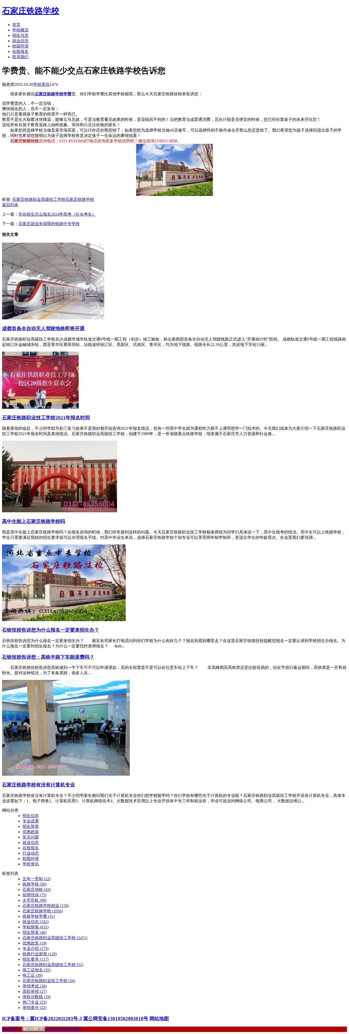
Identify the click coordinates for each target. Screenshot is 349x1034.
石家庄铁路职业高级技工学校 (38, 199)
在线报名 (20, 51)
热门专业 (34, 1002)
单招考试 (34, 986)
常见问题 (30, 837)
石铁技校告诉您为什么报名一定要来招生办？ (50, 630)
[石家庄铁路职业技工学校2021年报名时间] (40, 407)
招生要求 (35, 959)
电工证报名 (36, 970)
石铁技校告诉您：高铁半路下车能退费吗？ (48, 657)
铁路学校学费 (38, 916)
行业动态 (30, 853)
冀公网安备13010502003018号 (115, 1018)
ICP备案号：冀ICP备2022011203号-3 (42, 1018)
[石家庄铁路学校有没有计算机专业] (66, 774)
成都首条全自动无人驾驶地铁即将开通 (43, 328)
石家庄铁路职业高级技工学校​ (52, 964)
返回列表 (10, 205)
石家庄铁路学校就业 (45, 905)
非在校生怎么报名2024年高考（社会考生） (57, 214)
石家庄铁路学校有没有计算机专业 (38, 784)
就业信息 (20, 41)
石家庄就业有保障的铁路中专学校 (49, 224)
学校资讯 (41, 84)
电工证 (32, 975)
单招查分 (34, 1007)
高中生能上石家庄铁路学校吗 (33, 521)
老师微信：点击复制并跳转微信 (42, 1029)
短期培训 (34, 895)
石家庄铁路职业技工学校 (48, 981)
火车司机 (34, 900)
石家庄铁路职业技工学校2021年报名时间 (46, 417)
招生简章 (30, 826)
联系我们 (20, 57)
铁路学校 (34, 884)
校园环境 (20, 46)
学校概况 (20, 30)
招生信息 (20, 35)
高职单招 (34, 991)
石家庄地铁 (36, 889)
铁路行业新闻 (39, 954)
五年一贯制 (36, 879)
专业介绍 (35, 948)
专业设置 (30, 821)
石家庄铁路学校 (30, 10)
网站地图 (159, 1018)
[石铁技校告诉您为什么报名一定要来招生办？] (64, 620)
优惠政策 (30, 832)
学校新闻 (35, 927)
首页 (16, 24)
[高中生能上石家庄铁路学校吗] (59, 511)
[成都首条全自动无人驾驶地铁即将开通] (53, 318)
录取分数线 (36, 997)
